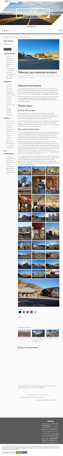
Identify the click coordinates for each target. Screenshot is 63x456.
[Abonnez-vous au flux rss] (3, 30)
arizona (44, 424)
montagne (49, 435)
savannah (57, 442)
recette (48, 440)
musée (55, 435)
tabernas (53, 75)
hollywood (54, 431)
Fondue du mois (10, 94)
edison (48, 429)
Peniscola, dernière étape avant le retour (9, 58)
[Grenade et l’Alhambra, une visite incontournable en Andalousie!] (38, 333)
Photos (7, 98)
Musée (10, 37)
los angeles (52, 433)
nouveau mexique (54, 436)
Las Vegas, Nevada (51, 337)
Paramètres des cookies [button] (8, 452)
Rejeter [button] (24, 452)
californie (54, 424)
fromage (49, 431)
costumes (55, 427)
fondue (56, 429)
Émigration (8, 92)
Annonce (8, 84)
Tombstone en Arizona (28, 98)
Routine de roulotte (10, 104)
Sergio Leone (53, 94)
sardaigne (52, 442)
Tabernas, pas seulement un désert (10, 64)
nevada (43, 436)
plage (44, 441)
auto (49, 424)
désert (44, 75)
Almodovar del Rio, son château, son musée (10, 70)
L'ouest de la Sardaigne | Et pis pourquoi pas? (10, 158)
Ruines (8, 108)
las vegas (48, 433)
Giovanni (21, 77)
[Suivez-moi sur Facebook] (7, 30)
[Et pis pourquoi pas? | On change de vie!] (31, 13)
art (47, 424)
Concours (8, 90)
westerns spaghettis (42, 94)
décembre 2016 (10, 143)
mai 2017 (8, 133)
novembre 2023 (10, 123)
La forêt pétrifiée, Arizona (24, 337)
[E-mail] (5, 30)
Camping (8, 88)
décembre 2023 (10, 121)
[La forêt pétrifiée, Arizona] (24, 333)
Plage (7, 100)
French (9, 1)
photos (54, 438)
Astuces (8, 86)
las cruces (44, 433)
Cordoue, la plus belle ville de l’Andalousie (10, 76)
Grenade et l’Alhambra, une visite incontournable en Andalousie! (38, 339)
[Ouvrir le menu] (61, 30)
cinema (46, 427)
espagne (48, 75)
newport (46, 436)
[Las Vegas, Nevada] (52, 333)
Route (7, 102)
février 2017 (9, 139)
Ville (7, 110)
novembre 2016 (10, 145)
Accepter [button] (19, 452)
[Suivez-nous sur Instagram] (10, 30)
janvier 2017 (9, 141)
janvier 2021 (9, 127)
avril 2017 (8, 135)
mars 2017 (8, 137)
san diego (47, 442)
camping (46, 425)
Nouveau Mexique (41, 98)
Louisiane (57, 433)
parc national (46, 439)
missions (44, 435)
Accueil (5, 37)
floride (52, 429)
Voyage (8, 114)
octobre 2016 (9, 147)
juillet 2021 (8, 125)
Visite (7, 112)
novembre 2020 (10, 129)
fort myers (44, 431)
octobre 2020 (9, 131)
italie (57, 431)
